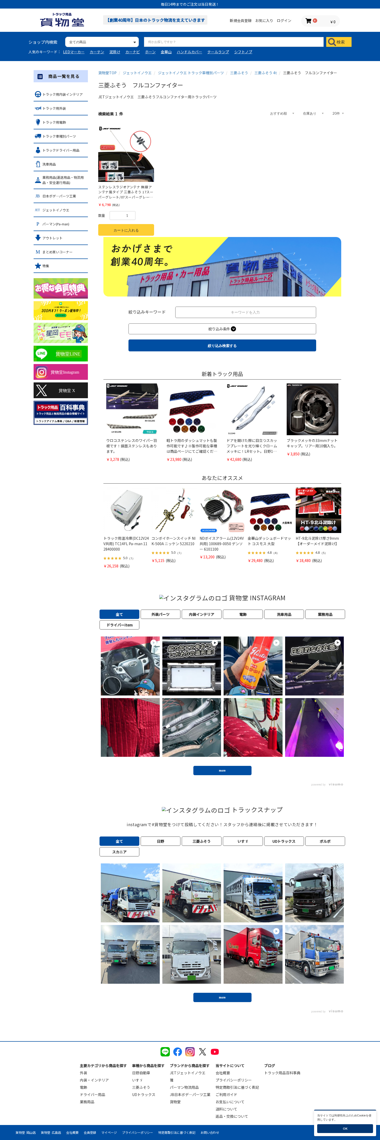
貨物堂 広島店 (51, 1132)
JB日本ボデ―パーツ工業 (190, 1094)
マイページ (109, 1132)
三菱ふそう (141, 1087)
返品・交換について (232, 1116)
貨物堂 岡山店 (26, 1132)
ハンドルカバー (189, 51)
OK (345, 1128)
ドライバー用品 (92, 1094)
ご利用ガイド (226, 1094)
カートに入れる (126, 230)
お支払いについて (230, 1101)
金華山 (166, 51)
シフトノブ (243, 51)
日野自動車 (141, 1072)
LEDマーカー (74, 51)
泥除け (114, 51)
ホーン (150, 51)
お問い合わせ (210, 1132)
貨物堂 (175, 1101)
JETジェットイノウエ (188, 1072)
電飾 (83, 1087)
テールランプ (218, 51)
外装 (83, 1072)
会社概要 (223, 1072)
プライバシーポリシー (234, 1080)
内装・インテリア (94, 1080)
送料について (226, 1109)
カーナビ (132, 51)
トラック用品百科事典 (282, 1072)
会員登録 (90, 1132)
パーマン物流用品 (184, 1087)
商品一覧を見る (64, 76)
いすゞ (137, 1080)
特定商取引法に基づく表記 (237, 1087)
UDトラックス (143, 1094)
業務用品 (87, 1101)
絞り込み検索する (222, 345)
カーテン (97, 51)
